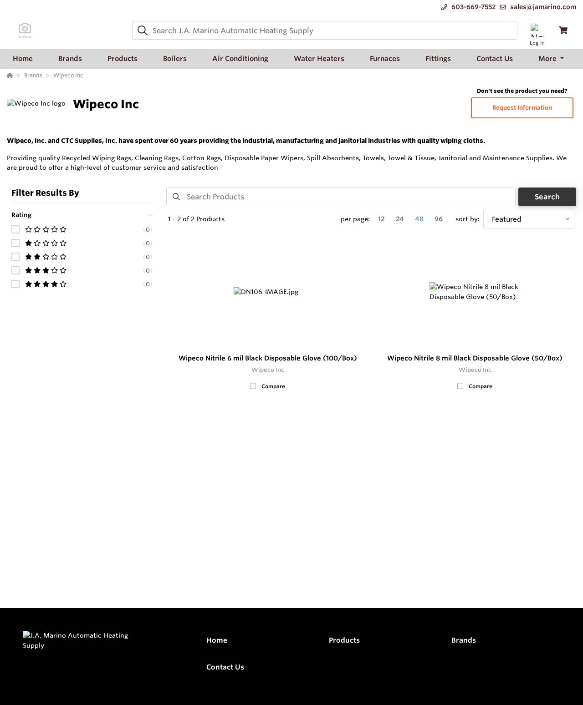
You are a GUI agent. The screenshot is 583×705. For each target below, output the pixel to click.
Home (216, 640)
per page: (355, 219)
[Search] (141, 30)
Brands (463, 640)
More (548, 58)
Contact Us (225, 667)
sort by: (467, 219)
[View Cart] (563, 30)
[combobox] (325, 30)
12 (381, 219)
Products (344, 640)
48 (419, 219)
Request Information (522, 108)
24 (400, 219)
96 (439, 219)
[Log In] (537, 30)
